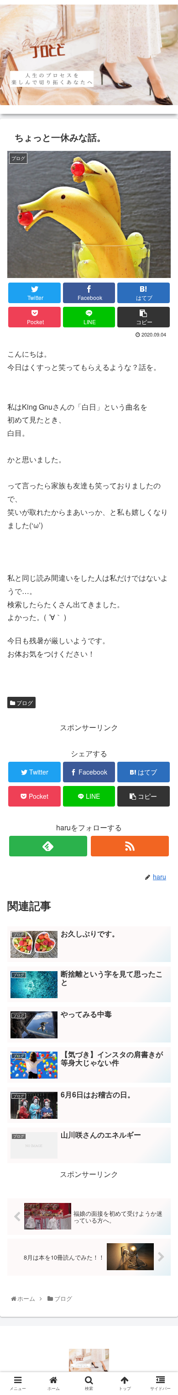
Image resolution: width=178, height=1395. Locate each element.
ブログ (24, 702)
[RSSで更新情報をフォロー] (130, 846)
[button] (161, 1005)
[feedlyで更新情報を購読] (48, 846)
